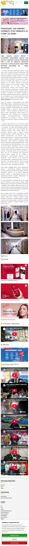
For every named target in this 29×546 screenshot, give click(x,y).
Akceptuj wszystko (14, 535)
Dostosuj (14, 539)
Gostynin (3, 485)
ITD (1, 506)
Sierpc (2, 488)
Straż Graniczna (4, 514)
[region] (14, 533)
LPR (2, 507)
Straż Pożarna (4, 517)
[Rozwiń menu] (26, 2)
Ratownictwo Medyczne (6, 510)
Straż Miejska (4, 515)
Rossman (5, 256)
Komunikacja (4, 496)
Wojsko (2, 518)
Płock (2, 486)
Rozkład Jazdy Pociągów (6, 498)
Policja (2, 509)
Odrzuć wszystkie (14, 543)
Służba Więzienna (5, 512)
